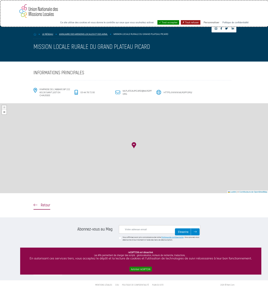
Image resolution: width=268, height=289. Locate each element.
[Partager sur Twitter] (226, 28)
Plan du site (158, 284)
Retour (45, 204)
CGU (117, 284)
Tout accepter (169, 22)
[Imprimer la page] (215, 28)
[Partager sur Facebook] (221, 28)
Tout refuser (191, 22)
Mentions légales (103, 284)
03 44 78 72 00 (87, 92)
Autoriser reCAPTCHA (140, 269)
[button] (134, 145)
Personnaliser (211, 22)
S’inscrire (183, 231)
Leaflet (233, 191)
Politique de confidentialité (172, 237)
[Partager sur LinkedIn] (232, 28)
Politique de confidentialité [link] (235, 22)
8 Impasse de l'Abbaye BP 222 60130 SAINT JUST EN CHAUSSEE (55, 92)
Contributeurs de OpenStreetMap (253, 191)
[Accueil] (35, 34)
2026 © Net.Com (227, 284)
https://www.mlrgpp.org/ (178, 92)
